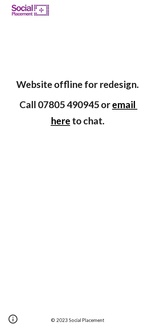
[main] (78, 103)
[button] (13, 321)
